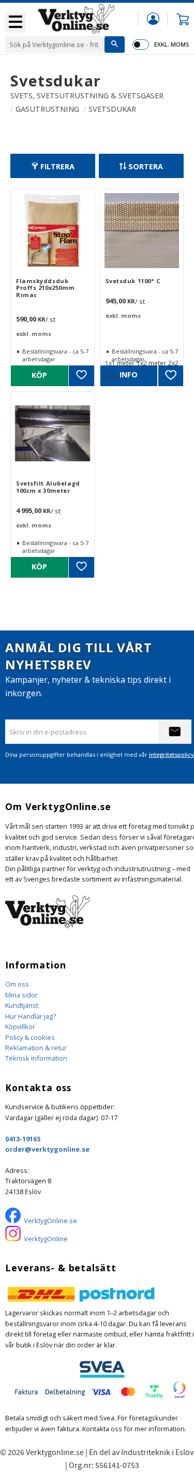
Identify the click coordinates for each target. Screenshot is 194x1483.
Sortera (145, 166)
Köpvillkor (20, 1026)
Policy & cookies (30, 1037)
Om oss (17, 984)
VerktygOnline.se (50, 1220)
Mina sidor (21, 995)
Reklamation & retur (36, 1047)
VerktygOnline (46, 1238)
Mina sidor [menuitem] (153, 18)
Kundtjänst (21, 1005)
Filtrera (57, 166)
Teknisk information (36, 1058)
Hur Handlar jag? (30, 1016)
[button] (15, 23)
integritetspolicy (171, 754)
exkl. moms (171, 44)
